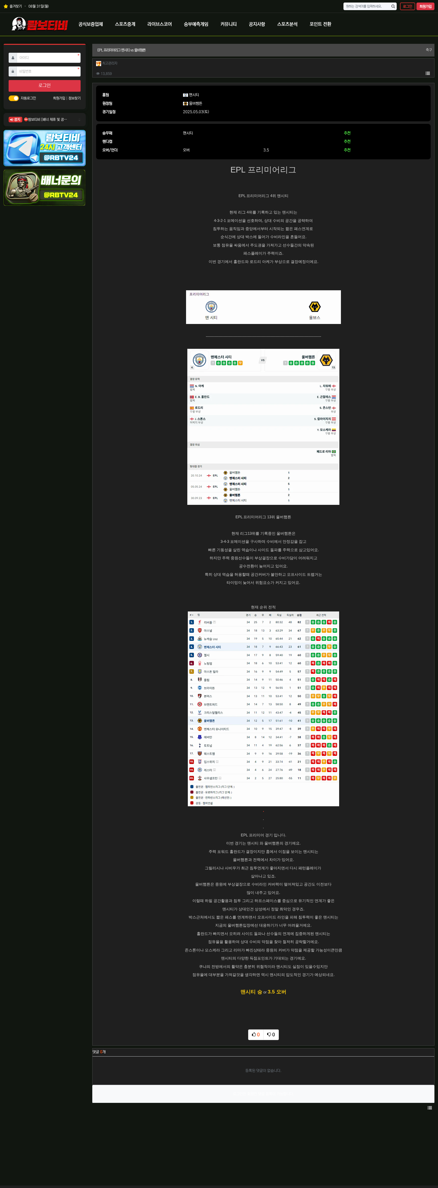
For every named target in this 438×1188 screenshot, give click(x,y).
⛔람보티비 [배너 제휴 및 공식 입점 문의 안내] (45, 120)
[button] (427, 73)
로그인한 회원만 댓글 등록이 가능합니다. (263, 1094)
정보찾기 (74, 98)
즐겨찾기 (15, 6)
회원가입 (425, 7)
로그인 (407, 7)
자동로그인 (28, 98)
